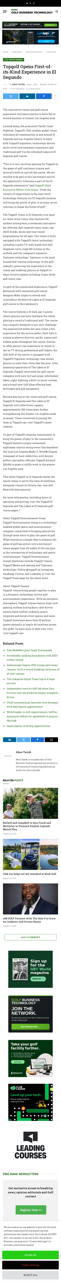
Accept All (30, 1254)
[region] (30, 1251)
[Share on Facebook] (44, 96)
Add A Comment (30, 937)
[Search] (56, 11)
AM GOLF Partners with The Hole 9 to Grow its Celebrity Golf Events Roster (29, 920)
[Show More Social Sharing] (55, 96)
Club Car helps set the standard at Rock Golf (29, 873)
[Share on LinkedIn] (27, 96)
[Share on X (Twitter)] (11, 96)
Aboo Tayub (18, 84)
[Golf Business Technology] (32, 11)
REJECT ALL (30, 1275)
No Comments (18, 88)
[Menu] (5, 11)
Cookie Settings (30, 1265)
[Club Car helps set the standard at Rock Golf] (30, 854)
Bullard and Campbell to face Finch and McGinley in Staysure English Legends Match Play (27, 826)
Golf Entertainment (13, 60)
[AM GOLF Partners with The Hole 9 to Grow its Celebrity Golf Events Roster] (30, 898)
